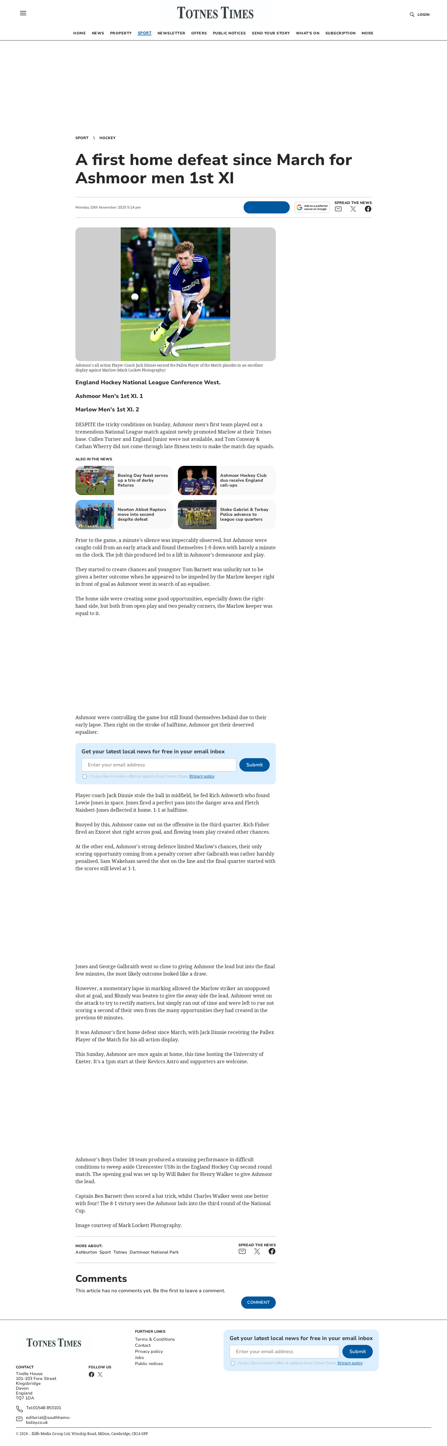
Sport (81, 137)
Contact (143, 1345)
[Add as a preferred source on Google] (312, 207)
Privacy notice (201, 776)
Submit (254, 765)
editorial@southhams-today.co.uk (48, 1420)
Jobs (139, 1357)
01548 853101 (47, 1408)
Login (423, 14)
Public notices (149, 1364)
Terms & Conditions (155, 1339)
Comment (258, 1302)
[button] (23, 13)
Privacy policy (149, 1351)
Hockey (107, 137)
